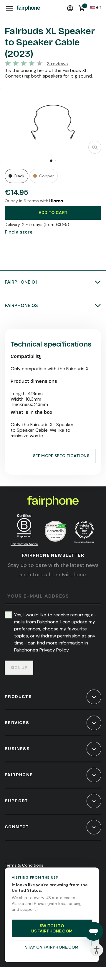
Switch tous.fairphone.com (52, 928)
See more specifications (61, 455)
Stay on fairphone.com (51, 947)
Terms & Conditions (24, 865)
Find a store (19, 232)
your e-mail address (38, 596)
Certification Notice (24, 544)
